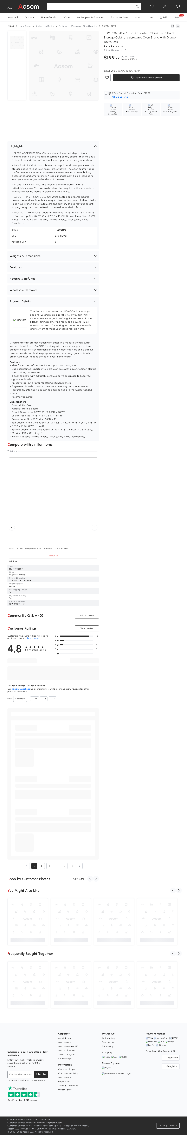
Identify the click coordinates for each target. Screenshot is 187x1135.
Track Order (108, 1042)
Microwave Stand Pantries (84, 26)
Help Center (64, 1081)
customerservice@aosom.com (47, 1122)
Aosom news (64, 1042)
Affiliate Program (66, 1054)
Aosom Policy (64, 1077)
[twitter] (35, 1044)
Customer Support (67, 1069)
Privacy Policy (38, 1080)
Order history (108, 1038)
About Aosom (64, 1038)
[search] (137, 6)
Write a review (86, 628)
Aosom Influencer (67, 1050)
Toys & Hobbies (119, 17)
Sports (139, 17)
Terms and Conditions (18, 1080)
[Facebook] (9, 1044)
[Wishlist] (152, 6)
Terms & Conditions (68, 1085)
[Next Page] (80, 866)
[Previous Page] (27, 866)
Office (66, 17)
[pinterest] (29, 1044)
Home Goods (48, 17)
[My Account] (165, 6)
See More (78, 878)
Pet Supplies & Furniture (90, 17)
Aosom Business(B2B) (68, 1046)
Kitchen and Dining (45, 26)
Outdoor (29, 17)
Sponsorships (65, 1058)
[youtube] (22, 1044)
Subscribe (41, 1074)
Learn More (33, 638)
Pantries (63, 26)
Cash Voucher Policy (68, 1073)
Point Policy (107, 1046)
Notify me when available (148, 77)
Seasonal (12, 17)
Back (11, 26)
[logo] (28, 6)
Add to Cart (53, 556)
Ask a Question (87, 615)
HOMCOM (60, 230)
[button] (53, 146)
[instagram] (16, 1044)
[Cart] (178, 6)
